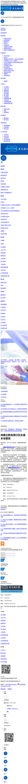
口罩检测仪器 (7, 101)
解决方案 (3, 106)
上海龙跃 (6, 96)
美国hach (14, 361)
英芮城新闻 (7, 125)
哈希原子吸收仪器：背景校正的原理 (12, 420)
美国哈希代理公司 (6, 361)
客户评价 (6, 119)
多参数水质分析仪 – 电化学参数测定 (14, 59)
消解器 (5, 73)
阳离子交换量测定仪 (9, 50)
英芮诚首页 (4, 32)
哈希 (22, 361)
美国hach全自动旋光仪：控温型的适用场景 (14, 408)
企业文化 (6, 136)
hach (19, 361)
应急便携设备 (7, 98)
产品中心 (3, 28)
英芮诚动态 (4, 122)
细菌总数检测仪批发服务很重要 (13, 430)
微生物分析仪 (7, 72)
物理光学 (6, 41)
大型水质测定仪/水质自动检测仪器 (13, 62)
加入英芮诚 (7, 139)
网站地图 (3, 30)
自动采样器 (7, 75)
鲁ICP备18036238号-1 (11, 684)
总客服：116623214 (13, 708)
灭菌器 (5, 81)
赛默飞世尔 (7, 109)
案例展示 (6, 118)
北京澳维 (6, 87)
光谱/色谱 (6, 45)
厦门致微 (3, 78)
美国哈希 (3, 53)
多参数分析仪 (7, 64)
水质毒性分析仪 (8, 65)
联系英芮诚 (7, 141)
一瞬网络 (9, 689)
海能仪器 (3, 35)
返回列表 (3, 509)
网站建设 (3, 689)
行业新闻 (6, 127)
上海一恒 (6, 88)
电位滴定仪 (7, 67)
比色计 (5, 57)
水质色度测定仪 (8, 68)
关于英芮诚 (4, 131)
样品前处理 (7, 40)
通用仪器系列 (7, 48)
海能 (5, 110)
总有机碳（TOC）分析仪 (11, 60)
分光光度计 (7, 55)
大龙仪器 (6, 100)
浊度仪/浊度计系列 (9, 70)
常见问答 (6, 128)
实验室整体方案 (8, 103)
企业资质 (6, 137)
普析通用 (6, 112)
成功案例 (3, 115)
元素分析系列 (7, 38)
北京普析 (6, 93)
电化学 (5, 43)
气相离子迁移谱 (8, 46)
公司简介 (6, 134)
